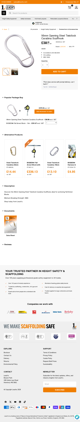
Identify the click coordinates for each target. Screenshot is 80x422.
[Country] (62, 2)
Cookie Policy (47, 358)
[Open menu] (4, 13)
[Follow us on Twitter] (10, 402)
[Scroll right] (76, 18)
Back (5, 29)
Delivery (6, 358)
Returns (6, 361)
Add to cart (59, 71)
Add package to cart (44, 111)
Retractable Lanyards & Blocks (59, 18)
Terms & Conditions (49, 352)
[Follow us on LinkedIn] (20, 402)
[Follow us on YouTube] (15, 402)
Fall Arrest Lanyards (40, 18)
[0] (70, 7)
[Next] (71, 158)
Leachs (63, 46)
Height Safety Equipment (9, 18)
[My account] (76, 7)
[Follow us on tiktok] (25, 402)
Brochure (7, 352)
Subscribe (59, 390)
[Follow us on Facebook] (6, 402)
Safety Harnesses (26, 18)
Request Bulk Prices (50, 361)
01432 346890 (6, 2)
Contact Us (7, 355)
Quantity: (44, 61)
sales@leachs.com (20, 2)
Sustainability (47, 364)
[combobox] (43, 13)
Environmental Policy (11, 364)
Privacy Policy (47, 355)
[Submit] (10, 13)
